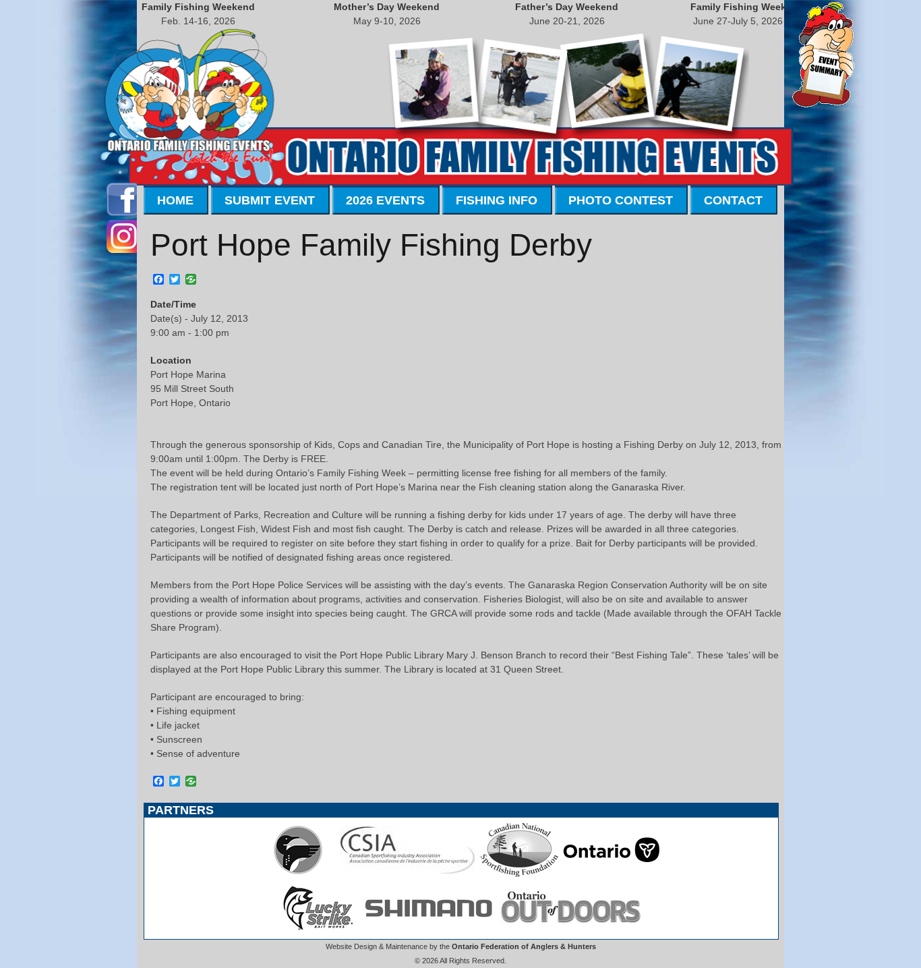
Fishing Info (496, 200)
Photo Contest (620, 200)
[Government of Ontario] (611, 873)
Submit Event (270, 200)
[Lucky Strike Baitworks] (318, 931)
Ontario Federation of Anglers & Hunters (524, 946)
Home (175, 200)
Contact (733, 200)
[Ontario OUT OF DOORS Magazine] (570, 931)
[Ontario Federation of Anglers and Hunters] (298, 873)
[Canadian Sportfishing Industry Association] (408, 873)
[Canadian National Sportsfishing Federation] (519, 873)
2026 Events (385, 200)
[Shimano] (427, 931)
